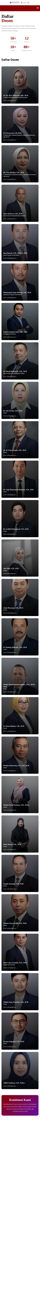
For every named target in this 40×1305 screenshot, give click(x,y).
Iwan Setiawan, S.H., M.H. (13, 214)
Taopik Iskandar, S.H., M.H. (13, 884)
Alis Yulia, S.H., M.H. (11, 568)
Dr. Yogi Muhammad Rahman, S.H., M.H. (18, 490)
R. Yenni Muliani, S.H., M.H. (13, 726)
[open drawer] (38, 8)
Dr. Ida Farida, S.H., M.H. (13, 411)
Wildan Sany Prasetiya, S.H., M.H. (16, 1002)
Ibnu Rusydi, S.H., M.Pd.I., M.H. (15, 253)
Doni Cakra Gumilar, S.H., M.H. (15, 963)
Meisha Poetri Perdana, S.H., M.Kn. (16, 805)
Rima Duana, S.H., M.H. (12, 844)
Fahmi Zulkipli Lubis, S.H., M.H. (15, 332)
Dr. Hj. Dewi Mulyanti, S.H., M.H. (15, 95)
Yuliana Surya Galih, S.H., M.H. (15, 923)
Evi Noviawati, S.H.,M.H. (12, 133)
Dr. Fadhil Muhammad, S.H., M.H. (16, 529)
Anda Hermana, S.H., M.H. (13, 608)
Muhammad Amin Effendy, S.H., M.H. (17, 292)
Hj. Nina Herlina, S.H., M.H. (13, 172)
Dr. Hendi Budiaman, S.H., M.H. (15, 371)
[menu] (28, 2)
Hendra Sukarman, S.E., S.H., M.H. (16, 765)
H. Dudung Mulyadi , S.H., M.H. (15, 647)
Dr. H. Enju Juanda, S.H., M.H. (14, 450)
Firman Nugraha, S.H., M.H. (13, 1041)
